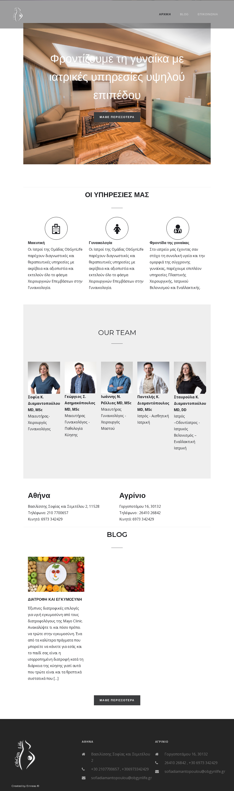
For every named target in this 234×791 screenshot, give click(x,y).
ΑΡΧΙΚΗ (165, 14)
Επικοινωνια (208, 14)
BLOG (184, 14)
